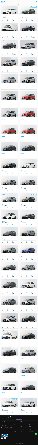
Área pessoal (31, 431)
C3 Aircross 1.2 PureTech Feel (5, 222)
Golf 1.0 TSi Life (23, 51)
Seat (2, 85)
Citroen (3, 153)
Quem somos (22, 429)
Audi (21, 33)
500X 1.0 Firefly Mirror (23, 410)
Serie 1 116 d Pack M (4, 171)
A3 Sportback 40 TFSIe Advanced (25, 34)
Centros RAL (31, 429)
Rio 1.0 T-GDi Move (4, 239)
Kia (21, 221)
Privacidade (21, 431)
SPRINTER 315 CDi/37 (4, 34)
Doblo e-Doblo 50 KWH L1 (5, 410)
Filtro (18, 4)
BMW (2, 170)
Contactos (30, 426)
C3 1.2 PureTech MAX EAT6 (5, 154)
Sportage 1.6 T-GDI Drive (24, 239)
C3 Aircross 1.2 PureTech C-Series (6, 393)
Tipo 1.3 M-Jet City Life (4, 17)
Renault (22, 85)
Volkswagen (23, 50)
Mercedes (3, 33)
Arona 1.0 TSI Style (4, 273)
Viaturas (30, 424)
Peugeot (22, 16)
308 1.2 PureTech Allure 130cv (24, 17)
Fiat (2, 16)
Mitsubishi (22, 255)
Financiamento (22, 426)
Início (20, 424)
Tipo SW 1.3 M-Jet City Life (5, 376)
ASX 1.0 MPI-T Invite (23, 256)
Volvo (3, 358)
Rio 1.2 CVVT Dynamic (23, 222)
